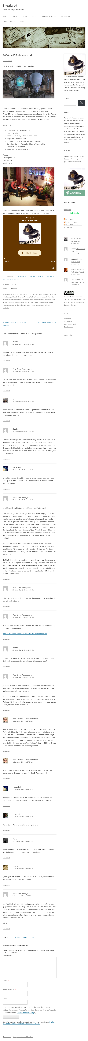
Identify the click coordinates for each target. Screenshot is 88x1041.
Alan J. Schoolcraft (41, 297)
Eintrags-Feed (68, 321)
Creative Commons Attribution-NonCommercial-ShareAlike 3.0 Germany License (74, 302)
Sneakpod (10, 5)
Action (32, 297)
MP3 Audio (22, 276)
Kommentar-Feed (70, 324)
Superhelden (44, 305)
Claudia (41, 300)
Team (25, 16)
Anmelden (67, 319)
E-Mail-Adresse (9, 989)
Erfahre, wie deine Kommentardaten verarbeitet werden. (29, 1023)
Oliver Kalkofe (39, 302)
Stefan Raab (36, 305)
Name (6, 981)
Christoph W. (40, 294)
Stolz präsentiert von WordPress (23, 1037)
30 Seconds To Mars (22, 297)
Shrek (9, 305)
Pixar (4, 305)
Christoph (16, 814)
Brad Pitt (26, 300)
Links (22, 21)
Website (6, 998)
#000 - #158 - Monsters (46, 322)
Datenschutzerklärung (25, 1013)
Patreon (66, 159)
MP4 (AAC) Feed (71, 222)
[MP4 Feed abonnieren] (64, 222)
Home (5, 16)
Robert (15, 866)
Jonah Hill (12, 302)
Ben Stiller (18, 300)
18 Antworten (7, 61)
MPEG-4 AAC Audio (36, 276)
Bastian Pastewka (9, 300)
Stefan (73, 269)
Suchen (66, 99)
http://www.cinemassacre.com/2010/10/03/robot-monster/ (25, 634)
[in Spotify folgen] (72, 214)
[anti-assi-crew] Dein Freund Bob (25, 718)
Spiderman (27, 305)
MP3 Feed (69, 219)
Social (34, 16)
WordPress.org (69, 327)
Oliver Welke (48, 302)
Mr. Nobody (29, 302)
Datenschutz (66, 16)
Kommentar (8, 955)
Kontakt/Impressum (49, 16)
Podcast (15, 16)
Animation (51, 297)
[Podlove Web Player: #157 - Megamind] (29, 243)
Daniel (73, 238)
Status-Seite (68, 335)
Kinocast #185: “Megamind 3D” (22, 937)
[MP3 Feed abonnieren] (64, 219)
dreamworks (49, 300)
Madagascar (20, 302)
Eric (13, 399)
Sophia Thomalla (17, 305)
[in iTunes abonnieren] (67, 210)
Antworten (6, 361)
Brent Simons (34, 300)
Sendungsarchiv (9, 21)
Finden (81, 103)
